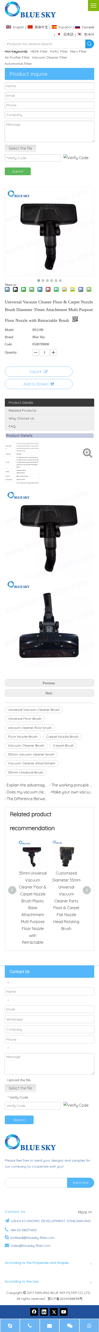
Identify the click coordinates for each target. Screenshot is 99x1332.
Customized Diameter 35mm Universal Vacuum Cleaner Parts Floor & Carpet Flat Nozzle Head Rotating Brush (66, 901)
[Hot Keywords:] (89, 44)
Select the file (20, 148)
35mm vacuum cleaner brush (31, 754)
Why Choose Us (21, 418)
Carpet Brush (63, 745)
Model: (9, 330)
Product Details (21, 402)
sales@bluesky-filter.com (30, 1245)
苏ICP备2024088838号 (65, 1298)
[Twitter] (54, 1312)
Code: (9, 344)
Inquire (36, 371)
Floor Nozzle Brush (22, 736)
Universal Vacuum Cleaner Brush (34, 710)
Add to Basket (36, 384)
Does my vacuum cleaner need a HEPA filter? (27, 792)
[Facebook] (34, 1312)
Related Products (22, 410)
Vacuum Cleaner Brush (26, 745)
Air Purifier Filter (17, 57)
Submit (17, 171)
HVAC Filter (59, 51)
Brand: (9, 337)
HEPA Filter (39, 51)
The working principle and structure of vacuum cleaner (71, 785)
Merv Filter (78, 51)
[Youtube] (64, 1312)
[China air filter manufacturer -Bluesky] (32, 1142)
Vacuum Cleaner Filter (49, 57)
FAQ (12, 426)
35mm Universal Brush (25, 772)
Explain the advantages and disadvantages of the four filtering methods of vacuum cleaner (27, 785)
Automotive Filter (18, 63)
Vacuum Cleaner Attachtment (31, 763)
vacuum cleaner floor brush (30, 728)
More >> (85, 1212)
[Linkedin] (44, 1312)
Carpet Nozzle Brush (62, 736)
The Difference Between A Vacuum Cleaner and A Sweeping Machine (27, 798)
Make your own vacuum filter (71, 792)
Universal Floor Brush (24, 718)
